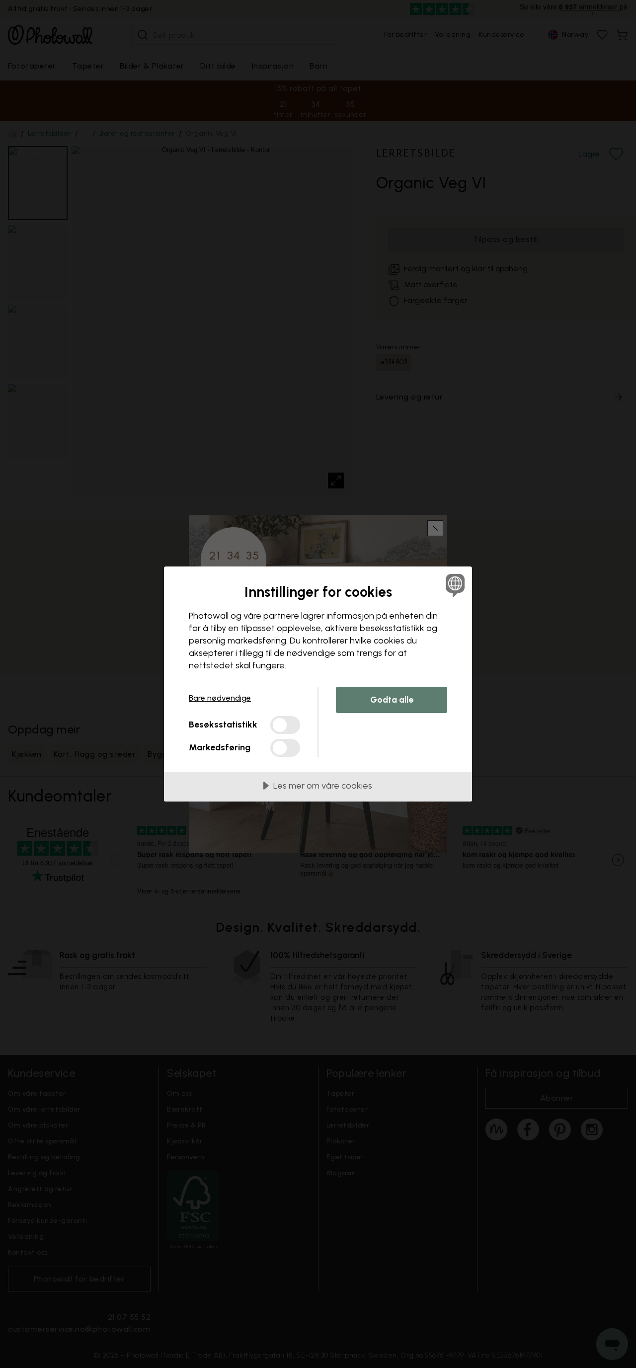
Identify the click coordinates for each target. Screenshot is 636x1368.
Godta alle (391, 699)
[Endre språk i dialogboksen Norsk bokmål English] (453, 585)
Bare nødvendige (220, 698)
